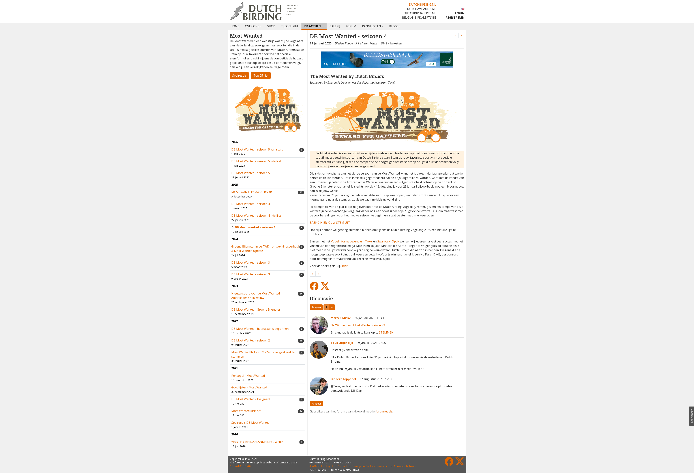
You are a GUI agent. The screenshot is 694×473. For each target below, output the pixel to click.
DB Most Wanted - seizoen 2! (250, 340)
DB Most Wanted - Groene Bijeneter (255, 309)
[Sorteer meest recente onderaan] (326, 307)
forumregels (383, 411)
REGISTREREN (455, 18)
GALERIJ (334, 26)
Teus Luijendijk (342, 343)
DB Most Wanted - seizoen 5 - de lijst (256, 161)
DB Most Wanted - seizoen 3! (250, 274)
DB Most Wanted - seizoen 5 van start (257, 149)
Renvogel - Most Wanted (248, 376)
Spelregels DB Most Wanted (250, 423)
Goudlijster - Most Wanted (249, 387)
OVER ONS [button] (252, 26)
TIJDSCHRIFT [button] (290, 26)
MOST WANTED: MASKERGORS (252, 192)
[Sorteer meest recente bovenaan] (332, 307)
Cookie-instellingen (405, 466)
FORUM (351, 26)
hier (345, 266)
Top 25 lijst (260, 76)
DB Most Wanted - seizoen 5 (250, 173)
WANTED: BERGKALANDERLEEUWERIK (257, 442)
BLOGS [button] (393, 26)
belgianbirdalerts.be (419, 18)
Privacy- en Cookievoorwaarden (370, 466)
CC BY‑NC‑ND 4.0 (240, 466)
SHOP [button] (271, 26)
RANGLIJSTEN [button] (371, 26)
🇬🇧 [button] (462, 9)
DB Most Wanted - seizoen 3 (250, 263)
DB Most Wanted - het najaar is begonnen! (260, 329)
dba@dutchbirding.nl (321, 466)
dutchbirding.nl (422, 5)
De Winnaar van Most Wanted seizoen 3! (358, 325)
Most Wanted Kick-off (246, 411)
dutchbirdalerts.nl (420, 13)
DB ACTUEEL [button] (313, 26)
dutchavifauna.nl (421, 9)
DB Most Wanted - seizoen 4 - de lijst (256, 216)
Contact (342, 466)
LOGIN (459, 13)
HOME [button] (235, 26)
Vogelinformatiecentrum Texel (351, 241)
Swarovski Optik (388, 241)
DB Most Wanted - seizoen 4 (250, 204)
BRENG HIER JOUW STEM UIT (330, 223)
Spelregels (239, 76)
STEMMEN (386, 332)
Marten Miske (341, 318)
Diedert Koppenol (343, 379)
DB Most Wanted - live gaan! (250, 399)
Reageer (316, 307)
